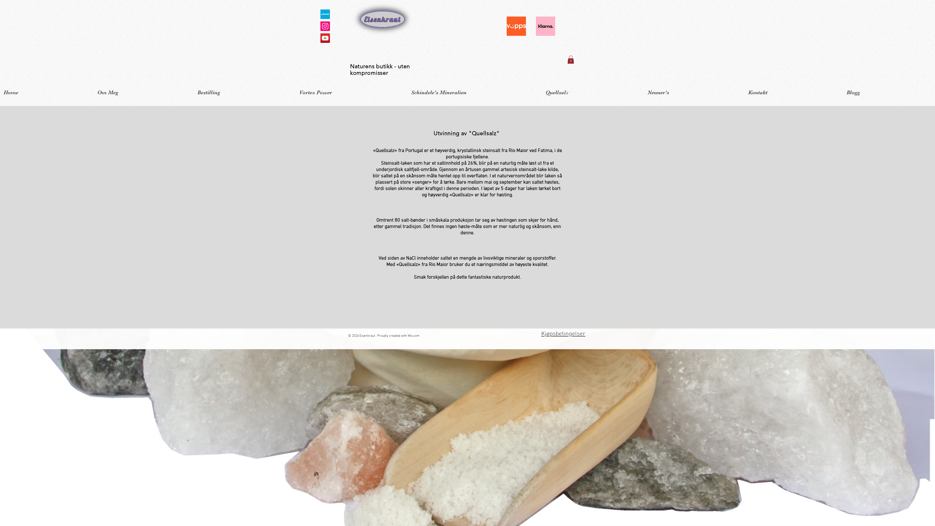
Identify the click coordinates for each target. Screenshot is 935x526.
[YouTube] (325, 38)
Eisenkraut (382, 19)
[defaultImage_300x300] (325, 14)
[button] (570, 60)
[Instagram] (325, 26)
